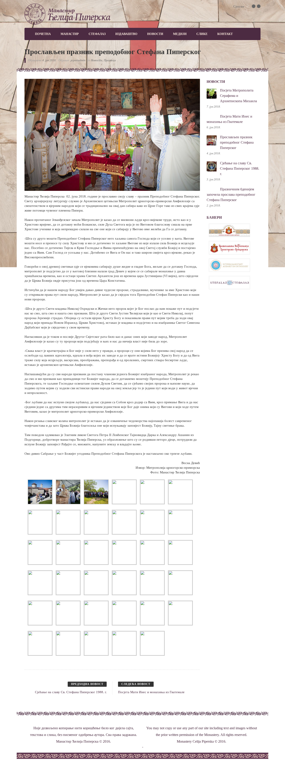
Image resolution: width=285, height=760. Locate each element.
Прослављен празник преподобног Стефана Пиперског (237, 142)
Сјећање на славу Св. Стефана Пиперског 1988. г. (239, 168)
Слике (202, 34)
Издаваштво (126, 34)
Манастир (70, 34)
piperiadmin (78, 60)
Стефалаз (97, 34)
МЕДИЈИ (180, 34)
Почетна (43, 34)
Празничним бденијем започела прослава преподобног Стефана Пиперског (231, 194)
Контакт (225, 34)
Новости (155, 34)
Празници (110, 60)
